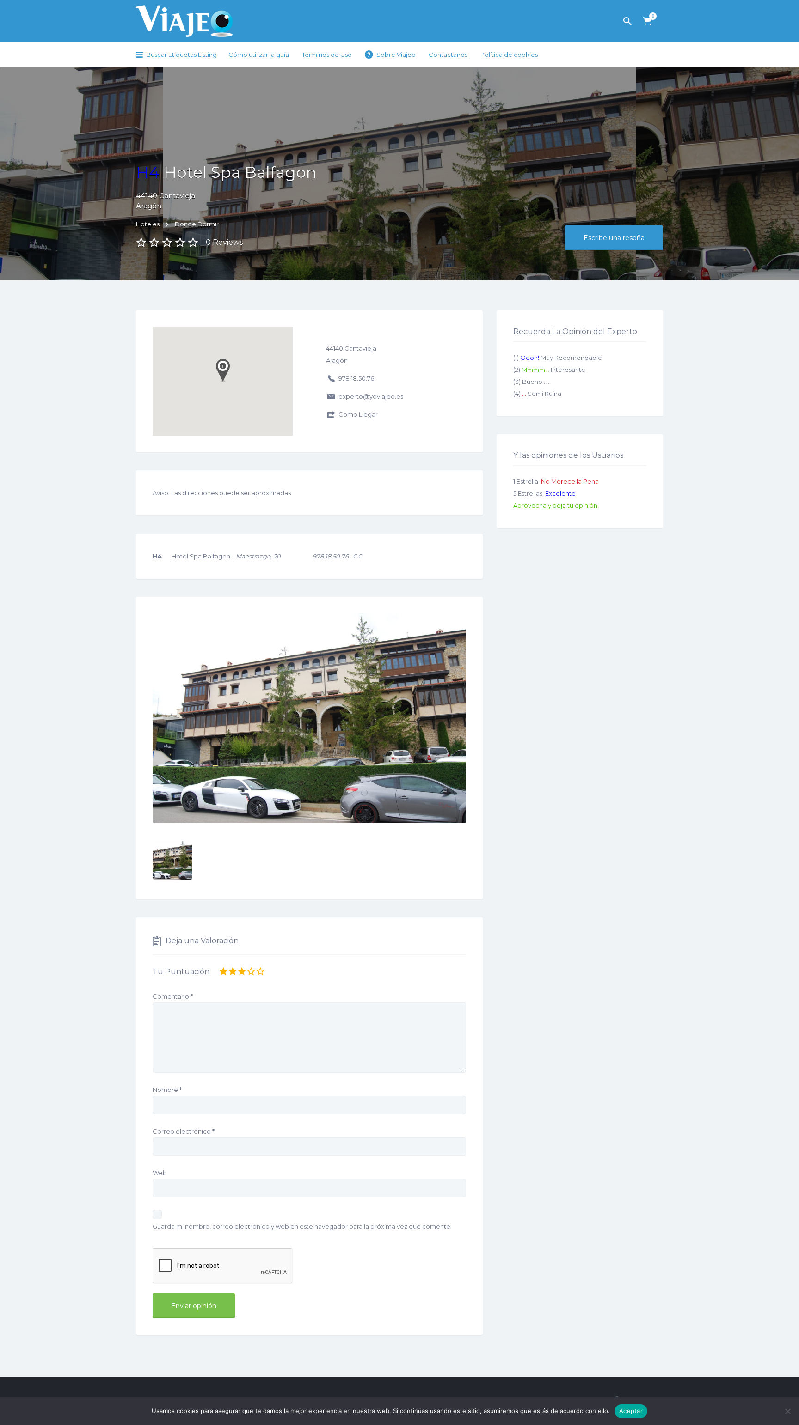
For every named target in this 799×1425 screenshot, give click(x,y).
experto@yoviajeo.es (370, 396)
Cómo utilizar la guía (258, 54)
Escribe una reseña (614, 238)
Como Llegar (358, 414)
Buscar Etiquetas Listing (181, 54)
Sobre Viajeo (396, 54)
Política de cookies (509, 54)
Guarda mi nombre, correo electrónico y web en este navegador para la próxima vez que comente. (302, 1226)
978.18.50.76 (356, 378)
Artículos (647, 21)
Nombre (167, 1089)
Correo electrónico (184, 1131)
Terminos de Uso (327, 54)
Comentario (173, 996)
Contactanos (448, 54)
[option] (309, 718)
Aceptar (631, 1410)
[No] (787, 1411)
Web (160, 1172)
